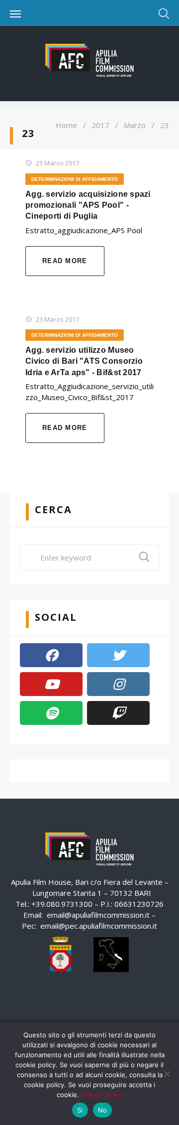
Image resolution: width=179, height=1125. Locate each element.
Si (80, 1110)
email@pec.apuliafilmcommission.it (98, 926)
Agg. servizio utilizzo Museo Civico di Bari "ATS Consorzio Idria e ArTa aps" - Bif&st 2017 (84, 361)
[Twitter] (118, 655)
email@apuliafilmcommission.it (98, 915)
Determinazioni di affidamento (74, 179)
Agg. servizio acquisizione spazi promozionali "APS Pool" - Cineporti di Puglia (88, 205)
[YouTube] (51, 684)
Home (66, 125)
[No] (167, 1074)
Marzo (135, 125)
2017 (100, 125)
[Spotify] (51, 713)
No (102, 1110)
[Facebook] (51, 655)
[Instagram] (118, 684)
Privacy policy (102, 1095)
